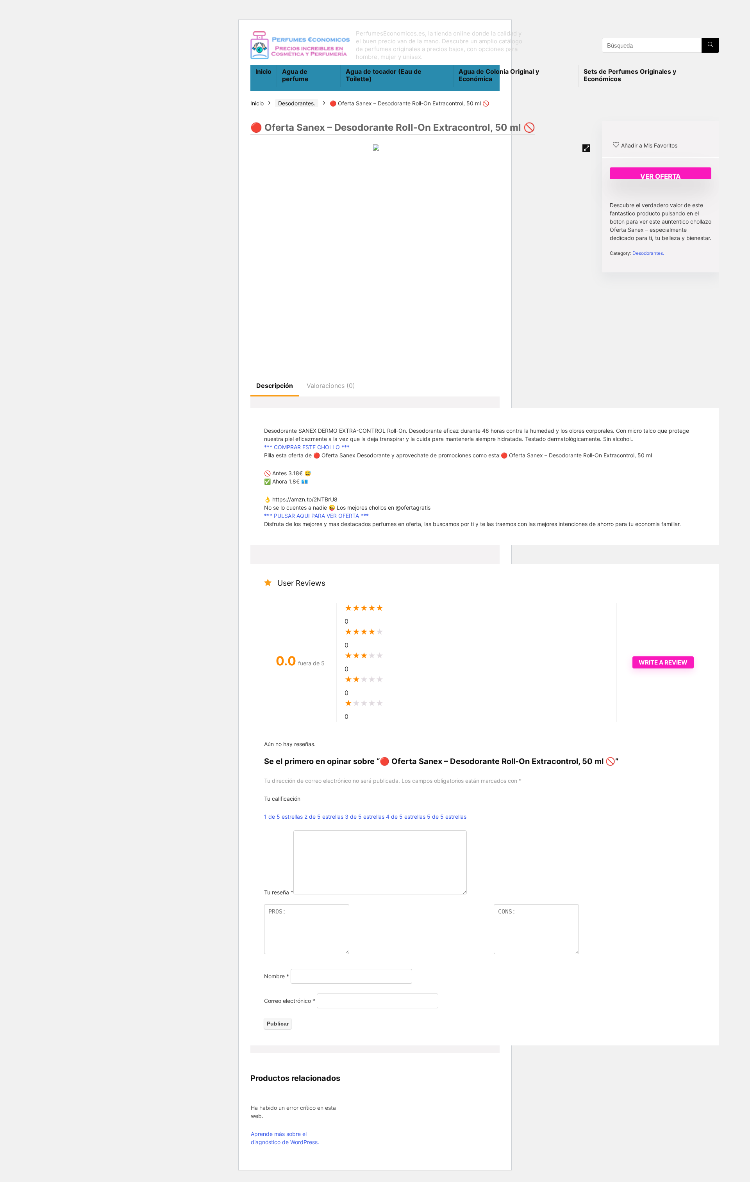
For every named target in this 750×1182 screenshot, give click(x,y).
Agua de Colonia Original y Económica (499, 75)
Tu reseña (278, 892)
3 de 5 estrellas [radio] (364, 816)
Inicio (263, 71)
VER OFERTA (660, 175)
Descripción (274, 385)
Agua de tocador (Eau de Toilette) (383, 75)
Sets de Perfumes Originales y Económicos (630, 75)
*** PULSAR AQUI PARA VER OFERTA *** (316, 515)
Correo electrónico (289, 1000)
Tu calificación (282, 798)
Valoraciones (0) (331, 385)
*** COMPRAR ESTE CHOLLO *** (307, 447)
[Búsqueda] (710, 45)
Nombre (276, 976)
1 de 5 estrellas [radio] (283, 816)
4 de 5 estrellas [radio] (405, 816)
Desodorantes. (296, 103)
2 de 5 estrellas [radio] (323, 816)
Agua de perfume (295, 75)
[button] (586, 148)
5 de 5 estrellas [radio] (446, 816)
